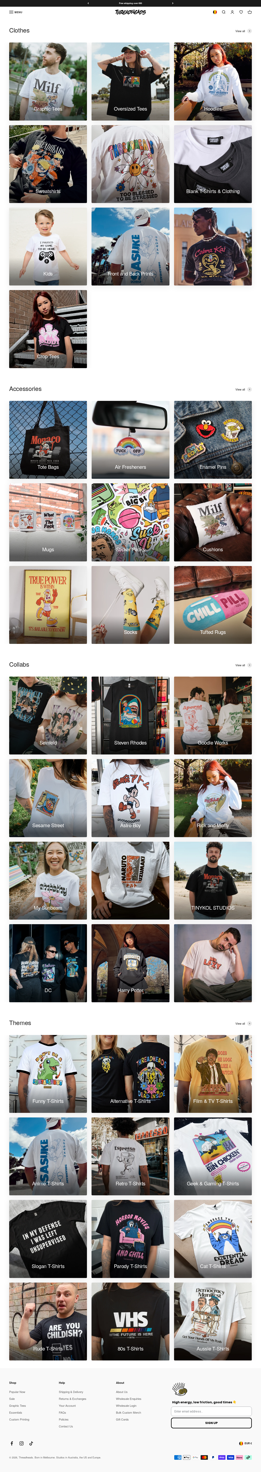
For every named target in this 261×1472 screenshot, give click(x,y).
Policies (64, 1419)
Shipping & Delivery (71, 1392)
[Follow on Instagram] (21, 1443)
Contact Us (66, 1426)
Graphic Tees (17, 1405)
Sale (12, 1399)
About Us (122, 1392)
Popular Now (17, 1392)
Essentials (15, 1412)
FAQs (62, 1412)
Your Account (67, 1405)
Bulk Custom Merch (128, 1412)
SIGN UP (211, 1423)
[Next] (172, 3)
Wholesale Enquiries (128, 1399)
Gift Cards (122, 1419)
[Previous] (88, 3)
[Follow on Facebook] (11, 1443)
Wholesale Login (126, 1405)
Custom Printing (19, 1419)
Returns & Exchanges (72, 1399)
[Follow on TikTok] (31, 1443)
